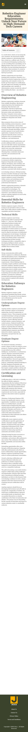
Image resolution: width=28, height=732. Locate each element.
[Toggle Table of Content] (17, 50)
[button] (25, 4)
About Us (14, 709)
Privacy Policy (14, 716)
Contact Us (14, 712)
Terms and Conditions (14, 719)
